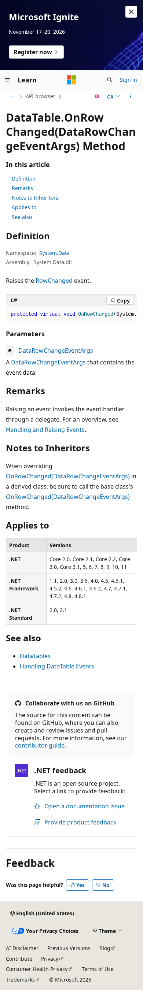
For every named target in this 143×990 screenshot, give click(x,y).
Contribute (19, 958)
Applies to (24, 207)
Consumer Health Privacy (36, 968)
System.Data (54, 252)
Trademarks (20, 979)
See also (22, 217)
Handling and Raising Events (45, 430)
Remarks (22, 188)
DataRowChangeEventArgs (55, 350)
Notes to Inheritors (35, 197)
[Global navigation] (7, 79)
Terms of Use (98, 968)
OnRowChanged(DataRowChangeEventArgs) (68, 476)
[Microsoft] (71, 80)
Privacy (49, 958)
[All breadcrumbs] (12, 96)
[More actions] (130, 96)
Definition (24, 178)
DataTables (35, 656)
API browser (40, 96)
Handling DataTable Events (57, 666)
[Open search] (109, 79)
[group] (71, 314)
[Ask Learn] (97, 96)
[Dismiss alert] (131, 12)
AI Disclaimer (22, 948)
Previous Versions (69, 948)
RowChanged (54, 281)
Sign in (128, 79)
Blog (104, 948)
